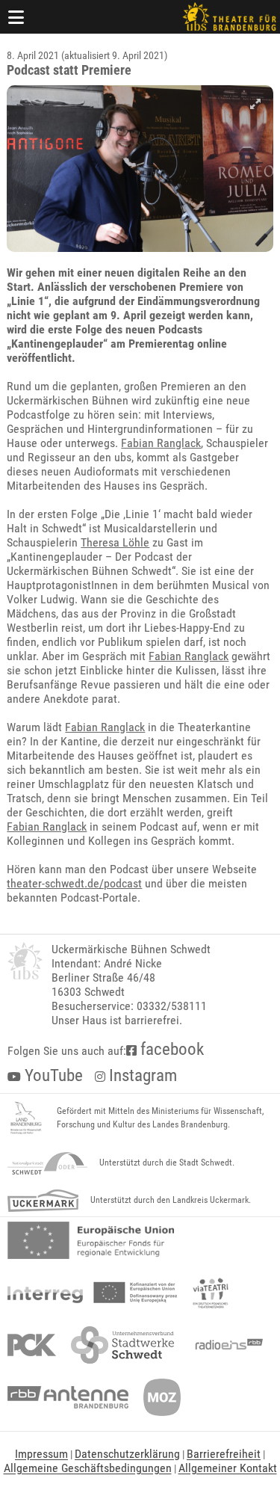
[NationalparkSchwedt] (47, 1163)
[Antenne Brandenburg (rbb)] (67, 1397)
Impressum (41, 1454)
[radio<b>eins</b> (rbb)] (226, 1345)
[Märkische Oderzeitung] (162, 1397)
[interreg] (92, 1292)
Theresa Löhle (115, 542)
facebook (170, 1049)
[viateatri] (210, 1292)
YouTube (52, 1075)
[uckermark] (42, 1200)
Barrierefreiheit (224, 1454)
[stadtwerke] (122, 1345)
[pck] (31, 1345)
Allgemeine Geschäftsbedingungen (88, 1468)
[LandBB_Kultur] (26, 1118)
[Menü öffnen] (16, 17)
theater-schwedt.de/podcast (74, 883)
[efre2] (90, 1240)
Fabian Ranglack (161, 443)
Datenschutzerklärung (127, 1454)
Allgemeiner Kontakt (227, 1468)
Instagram (141, 1075)
